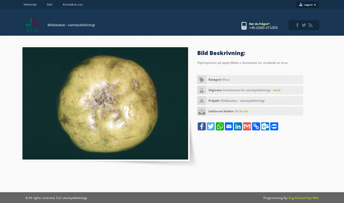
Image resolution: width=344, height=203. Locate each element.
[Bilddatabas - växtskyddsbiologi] (32, 24)
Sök (50, 4)
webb (277, 90)
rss (310, 25)
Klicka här (242, 111)
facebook (297, 25)
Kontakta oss (73, 4)
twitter (304, 25)
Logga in (308, 4)
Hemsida (30, 4)
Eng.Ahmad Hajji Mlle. (304, 198)
